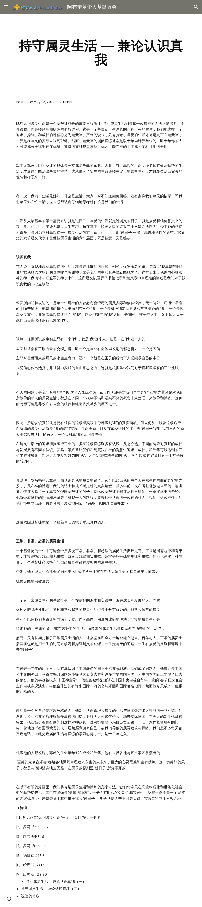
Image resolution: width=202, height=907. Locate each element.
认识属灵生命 (49, 817)
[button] (6, 7)
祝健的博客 (30, 896)
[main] (101, 53)
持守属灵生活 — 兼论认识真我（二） (51, 889)
